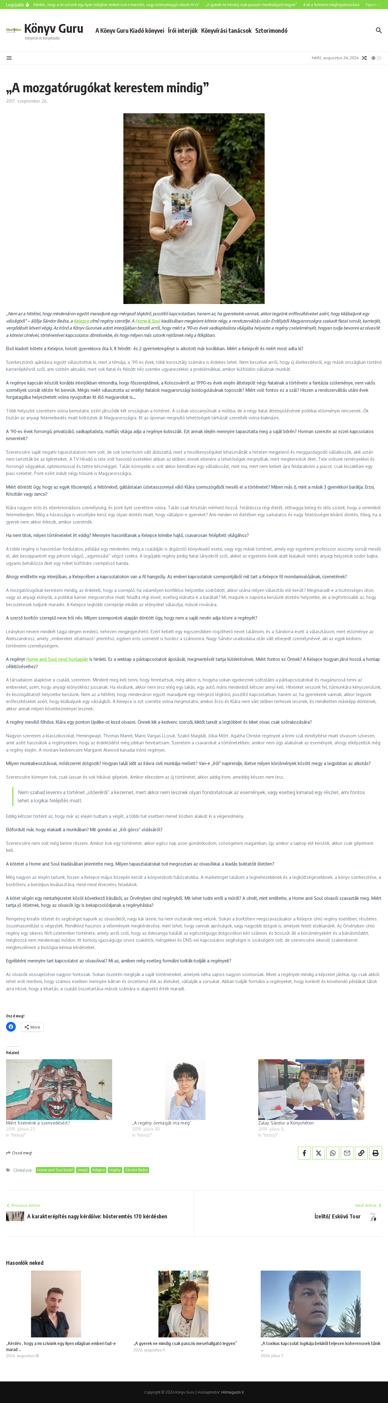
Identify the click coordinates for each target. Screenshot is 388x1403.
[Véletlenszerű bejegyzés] (364, 58)
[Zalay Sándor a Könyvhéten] (318, 1089)
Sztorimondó (271, 30)
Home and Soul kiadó (55, 1170)
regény (115, 1170)
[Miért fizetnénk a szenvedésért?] (66, 1089)
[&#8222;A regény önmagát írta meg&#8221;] (192, 1089)
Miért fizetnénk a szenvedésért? (38, 1122)
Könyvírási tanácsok (226, 30)
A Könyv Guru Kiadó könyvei (129, 30)
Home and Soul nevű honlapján (57, 659)
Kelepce (82, 320)
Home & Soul (147, 320)
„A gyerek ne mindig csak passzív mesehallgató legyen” (185, 1343)
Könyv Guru (53, 28)
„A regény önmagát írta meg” (161, 1122)
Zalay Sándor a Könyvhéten (286, 1122)
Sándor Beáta (136, 1170)
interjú (83, 1170)
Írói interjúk (183, 30)
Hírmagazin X (232, 1392)
